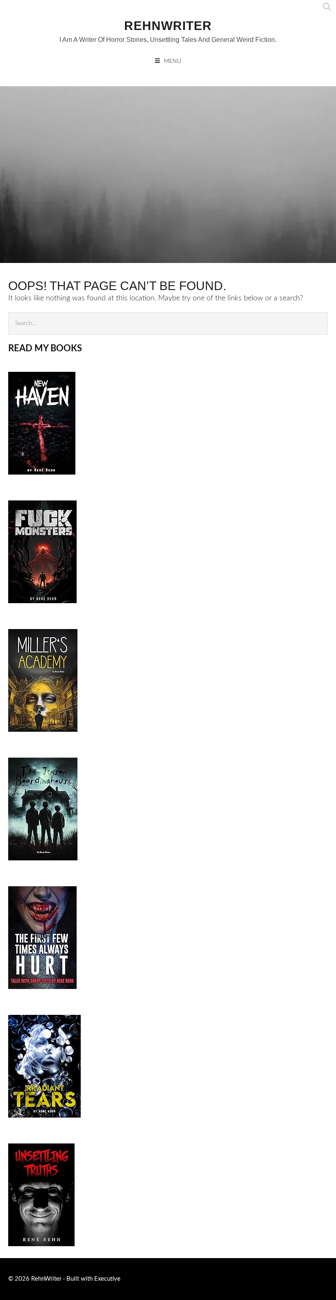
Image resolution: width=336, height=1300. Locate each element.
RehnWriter (168, 25)
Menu (172, 61)
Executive (107, 1279)
